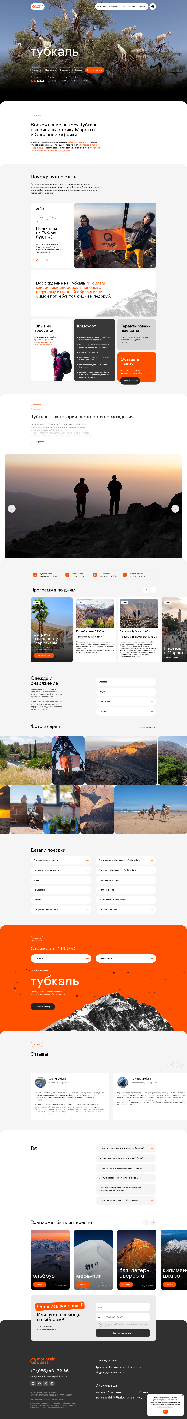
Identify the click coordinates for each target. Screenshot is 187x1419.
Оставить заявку (123, 1333)
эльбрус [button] (44, 1276)
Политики (111, 1326)
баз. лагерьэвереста (134, 1273)
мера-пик (89, 1276)
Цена (64, 77)
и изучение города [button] (171, 657)
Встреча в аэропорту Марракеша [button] (46, 638)
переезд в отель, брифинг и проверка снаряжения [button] (43, 648)
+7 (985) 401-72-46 (49, 1371)
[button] (94, 70)
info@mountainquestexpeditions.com (49, 1376)
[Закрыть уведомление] (182, 1396)
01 (37, 209)
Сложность (35, 77)
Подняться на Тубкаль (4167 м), (46, 233)
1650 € (65, 81)
